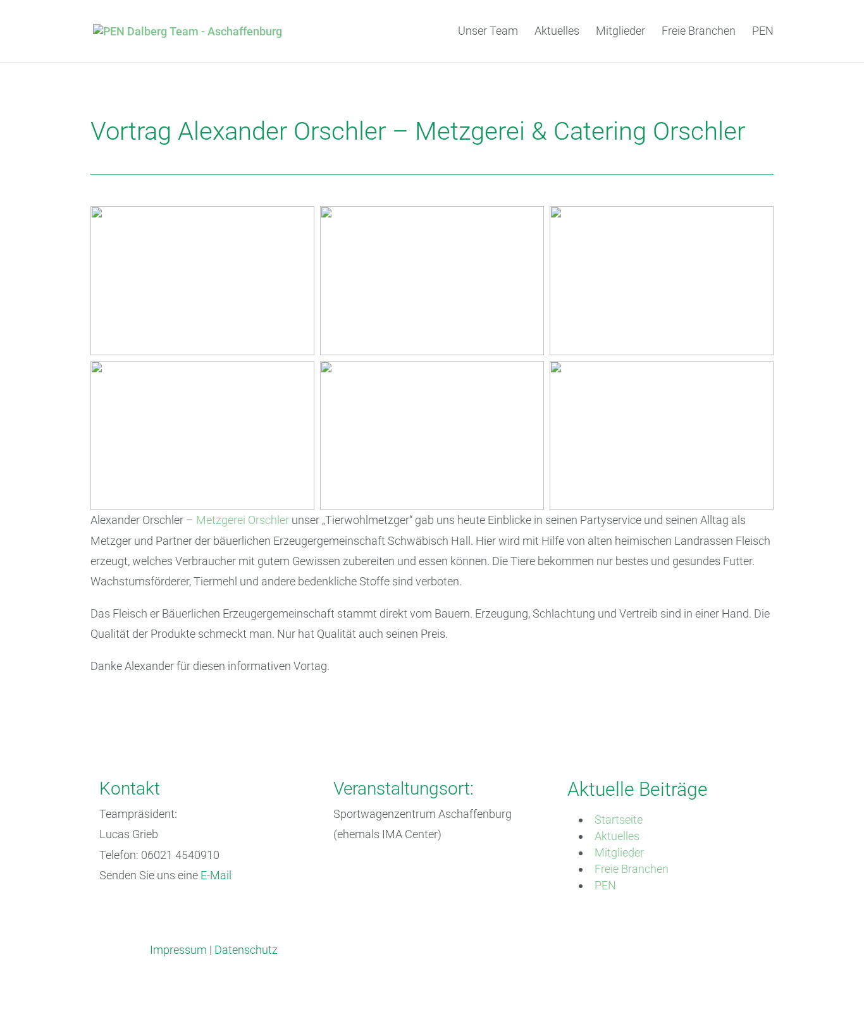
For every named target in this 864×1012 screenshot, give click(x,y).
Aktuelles (556, 32)
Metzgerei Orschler (242, 520)
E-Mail (216, 875)
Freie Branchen (699, 32)
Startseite (619, 819)
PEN (763, 32)
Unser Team (488, 32)
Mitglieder (620, 32)
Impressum (178, 949)
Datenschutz (246, 949)
